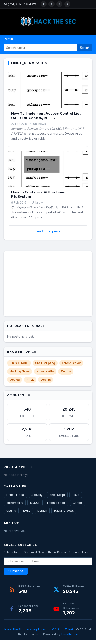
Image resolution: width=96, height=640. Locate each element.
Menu (9, 39)
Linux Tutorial (19, 363)
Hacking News (20, 371)
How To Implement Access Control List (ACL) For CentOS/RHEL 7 (46, 115)
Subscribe (15, 571)
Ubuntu (15, 379)
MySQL (35, 502)
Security (37, 495)
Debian (46, 379)
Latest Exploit (71, 363)
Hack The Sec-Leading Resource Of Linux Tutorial (39, 629)
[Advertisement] (48, 283)
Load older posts (48, 231)
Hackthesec (69, 634)
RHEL (30, 379)
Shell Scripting (45, 363)
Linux (75, 495)
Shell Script (57, 495)
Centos (66, 371)
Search (84, 47)
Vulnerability (45, 371)
